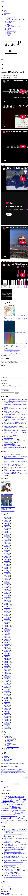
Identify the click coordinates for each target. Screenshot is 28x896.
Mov (5, 14)
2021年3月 (6, 619)
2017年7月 (6, 688)
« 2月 (2, 893)
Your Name (4, 377)
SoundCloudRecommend (13, 747)
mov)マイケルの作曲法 (10, 435)
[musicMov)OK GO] (2, 59)
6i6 (1, 75)
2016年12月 (7, 698)
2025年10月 (7, 532)
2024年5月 (6, 559)
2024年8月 (6, 554)
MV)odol (6, 436)
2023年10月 (7, 570)
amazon (13, 769)
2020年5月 (6, 634)
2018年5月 (6, 672)
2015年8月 (6, 724)
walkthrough (5, 820)
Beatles (5, 771)
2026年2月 (6, 526)
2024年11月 (7, 550)
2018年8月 (6, 667)
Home (5, 10)
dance (16, 801)
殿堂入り (9, 34)
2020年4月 (6, 636)
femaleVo (5, 804)
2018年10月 (7, 664)
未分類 (5, 749)
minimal (17, 810)
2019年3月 (6, 656)
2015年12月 (7, 717)
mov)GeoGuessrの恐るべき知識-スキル (14, 408)
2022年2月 (6, 601)
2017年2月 (6, 695)
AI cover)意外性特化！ (9, 444)
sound (20, 353)
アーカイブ (4, 790)
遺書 (7, 772)
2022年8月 (6, 592)
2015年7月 (6, 725)
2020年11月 (7, 625)
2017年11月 (7, 681)
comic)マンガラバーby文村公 (11, 445)
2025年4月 (6, 542)
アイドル (17, 769)
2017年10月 (7, 683)
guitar (9, 806)
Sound (8, 18)
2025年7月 (6, 537)
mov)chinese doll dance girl (10, 454)
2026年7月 (6, 518)
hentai (16, 807)
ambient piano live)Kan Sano (10, 426)
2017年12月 (7, 680)
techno (15, 816)
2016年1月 (6, 716)
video (15, 818)
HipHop (16, 772)
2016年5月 (6, 709)
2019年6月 (6, 651)
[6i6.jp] (2, 1)
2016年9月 (6, 703)
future (14, 353)
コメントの (8, 759)
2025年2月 (6, 545)
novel (8, 29)
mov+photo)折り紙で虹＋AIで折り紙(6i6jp (14, 419)
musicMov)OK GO (5, 481)
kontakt (4, 772)
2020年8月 (6, 630)
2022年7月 (6, 594)
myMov (8, 741)
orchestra (24, 810)
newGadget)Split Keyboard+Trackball (13, 423)
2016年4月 (6, 711)
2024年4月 (6, 561)
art (21, 797)
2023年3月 (6, 581)
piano (19, 772)
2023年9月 (6, 572)
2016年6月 (6, 708)
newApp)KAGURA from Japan (11, 351)
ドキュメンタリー (12, 771)
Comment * (3, 365)
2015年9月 (6, 722)
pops (10, 812)
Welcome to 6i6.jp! (11, 31)
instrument (16, 808)
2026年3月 (6, 525)
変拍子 (23, 772)
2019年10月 (7, 645)
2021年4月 (6, 617)
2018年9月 (6, 666)
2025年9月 (6, 534)
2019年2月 (6, 658)
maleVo (9, 810)
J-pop (24, 808)
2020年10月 (7, 626)
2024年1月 (6, 565)
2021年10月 (7, 608)
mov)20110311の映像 (20, 332)
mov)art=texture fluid (6, 508)
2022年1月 (6, 603)
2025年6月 (6, 539)
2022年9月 (6, 590)
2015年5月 (6, 728)
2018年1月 (6, 678)
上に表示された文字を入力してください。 (12, 386)
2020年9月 (6, 628)
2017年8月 (6, 686)
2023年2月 (6, 583)
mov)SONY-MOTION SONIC (8, 507)
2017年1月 (6, 697)
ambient (13, 797)
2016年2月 (6, 714)
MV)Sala (6, 407)
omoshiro (9, 28)
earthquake (9, 353)
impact (7, 808)
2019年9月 (6, 647)
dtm (16, 802)
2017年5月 (6, 691)
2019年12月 (7, 642)
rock (13, 814)
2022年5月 (6, 597)
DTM (12, 772)
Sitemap (8, 35)
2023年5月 (6, 578)
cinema (5, 11)
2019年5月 (6, 653)
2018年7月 (6, 669)
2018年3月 (6, 675)
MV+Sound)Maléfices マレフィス (12, 417)
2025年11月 (7, 531)
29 (5, 891)
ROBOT (19, 771)
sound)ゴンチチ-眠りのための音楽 (13, 399)
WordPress (8, 763)
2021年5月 (6, 615)
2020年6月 (6, 633)
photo (8, 24)
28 (4, 891)
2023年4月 (6, 579)
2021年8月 (6, 611)
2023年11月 (7, 568)
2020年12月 (7, 623)
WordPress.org (7, 760)
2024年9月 (6, 553)
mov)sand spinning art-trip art (7, 511)
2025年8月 (6, 536)
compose (8, 801)
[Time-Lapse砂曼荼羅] (1, 59)
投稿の (7, 757)
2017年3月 (6, 694)
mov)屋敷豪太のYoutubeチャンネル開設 (14, 427)
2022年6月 (6, 595)
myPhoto (9, 22)
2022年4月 (6, 598)
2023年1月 (6, 584)
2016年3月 (6, 713)
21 (4, 889)
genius (22, 804)
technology (3, 355)
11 (10, 886)
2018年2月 (6, 677)
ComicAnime (7, 13)
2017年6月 (6, 689)
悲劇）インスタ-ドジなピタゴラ (12, 422)
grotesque (3, 806)
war (7, 355)
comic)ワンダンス (8, 438)
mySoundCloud (10, 744)
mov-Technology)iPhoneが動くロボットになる (15, 473)
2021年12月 (7, 604)
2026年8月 (6, 517)
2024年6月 (6, 557)
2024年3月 (6, 562)
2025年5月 (6, 540)
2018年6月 (6, 670)
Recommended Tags (11, 17)
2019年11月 (7, 644)
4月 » (8, 893)
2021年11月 (7, 606)
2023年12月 (7, 567)
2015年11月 (7, 719)
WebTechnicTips (10, 21)
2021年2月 (6, 620)
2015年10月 (7, 720)
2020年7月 (6, 631)
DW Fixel (22, 763)
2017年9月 (6, 684)
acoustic (5, 797)
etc (4, 15)
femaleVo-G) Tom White (9, 439)
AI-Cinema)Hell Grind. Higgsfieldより (13, 404)
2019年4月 (6, 655)
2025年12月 (7, 529)
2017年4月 (6, 692)
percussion (4, 812)
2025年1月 (6, 547)
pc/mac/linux (10, 25)
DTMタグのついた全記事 (13, 26)
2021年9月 (6, 609)
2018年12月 (7, 661)
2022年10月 (7, 589)
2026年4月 (6, 523)
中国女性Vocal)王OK (9, 413)
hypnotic (24, 806)
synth (9, 816)
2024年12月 (7, 548)
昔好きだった (4, 769)
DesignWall (16, 763)
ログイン (6, 756)
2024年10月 (7, 551)
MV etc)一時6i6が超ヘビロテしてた (16, 19)
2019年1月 (6, 659)
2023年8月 (6, 573)
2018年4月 (6, 673)
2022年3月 (6, 600)
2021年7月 (6, 612)
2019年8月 (6, 648)
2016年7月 (6, 706)
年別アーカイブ (11, 32)
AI (2, 771)
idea (2, 808)
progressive (17, 812)
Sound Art (14, 75)
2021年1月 (6, 622)
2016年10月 (7, 702)
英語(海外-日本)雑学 (9, 411)
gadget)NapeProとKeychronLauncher (13, 447)
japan (17, 353)
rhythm (7, 814)
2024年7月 (6, 556)
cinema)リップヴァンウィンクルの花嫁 (14, 461)
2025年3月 (6, 543)
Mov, (10, 75)
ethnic (22, 802)
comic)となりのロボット (7, 494)
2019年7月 (6, 650)
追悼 (10, 772)
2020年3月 (6, 637)
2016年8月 (6, 705)
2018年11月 (7, 662)
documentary (4, 353)
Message (6, 735)
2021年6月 (6, 614)
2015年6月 (6, 727)
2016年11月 (7, 700)
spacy (3, 816)
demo (22, 801)
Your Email (4, 380)
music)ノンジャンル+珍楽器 (11, 464)
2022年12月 (7, 586)
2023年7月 (6, 575)
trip (6, 818)
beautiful (6, 799)
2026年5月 (6, 521)
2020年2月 (6, 639)
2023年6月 (6, 576)
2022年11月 (7, 587)
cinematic (17, 799)
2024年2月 (6, 564)
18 (10, 888)
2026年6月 (6, 520)
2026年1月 (6, 528)
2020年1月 (6, 641)
